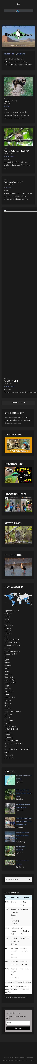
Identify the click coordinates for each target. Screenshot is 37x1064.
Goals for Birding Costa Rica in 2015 (16, 151)
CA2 (15, 749)
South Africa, (10, 726)
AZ (9, 749)
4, (16, 640)
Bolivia (7, 619)
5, (17, 640)
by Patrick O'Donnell (9, 156)
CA (12, 749)
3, (14, 640)
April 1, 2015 (7, 103)
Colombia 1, (9, 642)
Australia (8, 614)
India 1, (8, 680)
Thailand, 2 (9, 738)
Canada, (8, 634)
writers (26, 417)
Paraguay (8, 715)
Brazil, (7, 625)
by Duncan (7, 106)
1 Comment (6, 109)
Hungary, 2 (9, 677)
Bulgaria (8, 628)
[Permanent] (18, 96)
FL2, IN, (23, 749)
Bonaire (8, 622)
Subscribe (18, 1028)
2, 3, (16, 611)
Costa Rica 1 (9, 645)
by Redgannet (7, 187)
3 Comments (7, 159)
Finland (7, 663)
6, (21, 743)
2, (11, 625)
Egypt (7, 660)
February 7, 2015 (8, 153)
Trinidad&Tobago (11, 741)
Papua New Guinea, (12, 712)
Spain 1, (8, 729)
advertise (14, 62)
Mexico (7, 697)
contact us (27, 420)
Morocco (8, 700)
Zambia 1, (8, 758)
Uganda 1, (9, 743)
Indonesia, (9, 683)
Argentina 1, (9, 611)
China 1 (7, 640)
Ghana (7, 668)
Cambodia (8, 631)
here (9, 997)
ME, (27, 749)
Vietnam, (8, 755)
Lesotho (8, 689)
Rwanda (8, 723)
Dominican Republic (12, 651)
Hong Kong (9, 674)
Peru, (7, 717)
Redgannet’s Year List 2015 (13, 182)
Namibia (8, 703)
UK (6, 746)
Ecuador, (8, 654)
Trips (5, 148)
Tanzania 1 (9, 735)
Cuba (6, 648)
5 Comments (7, 190)
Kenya (7, 686)
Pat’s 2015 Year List (11, 381)
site (18, 417)
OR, (6, 752)
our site (16, 59)
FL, (19, 749)
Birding (6, 98)
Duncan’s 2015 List (10, 101)
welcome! (28, 65)
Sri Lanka (8, 732)
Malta (7, 694)
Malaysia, (8, 691)
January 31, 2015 (8, 184)
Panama (8, 709)
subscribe (22, 62)
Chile (6, 637)
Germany (8, 665)
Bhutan (7, 616)
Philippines (9, 720)
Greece (7, 671)
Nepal (7, 706)
